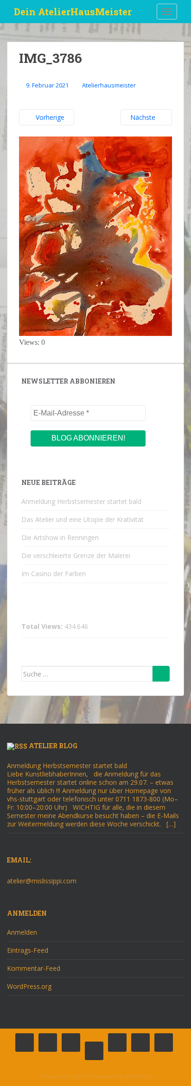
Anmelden (22, 932)
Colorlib (79, 1076)
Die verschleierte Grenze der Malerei (75, 555)
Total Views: (42, 626)
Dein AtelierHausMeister (73, 12)
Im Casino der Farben (53, 573)
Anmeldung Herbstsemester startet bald (81, 501)
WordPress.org (29, 986)
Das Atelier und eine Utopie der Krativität (82, 519)
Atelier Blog (53, 745)
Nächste (143, 117)
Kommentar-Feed (33, 968)
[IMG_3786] (95, 236)
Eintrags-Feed (27, 950)
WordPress (138, 1076)
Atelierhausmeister (109, 85)
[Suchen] (161, 674)
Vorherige (49, 117)
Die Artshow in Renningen (60, 537)
